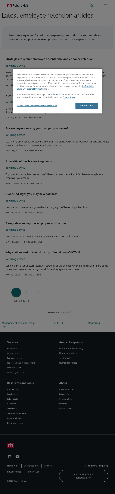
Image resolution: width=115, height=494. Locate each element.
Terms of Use (58, 95)
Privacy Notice (69, 97)
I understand (86, 106)
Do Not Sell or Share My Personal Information (37, 106)
